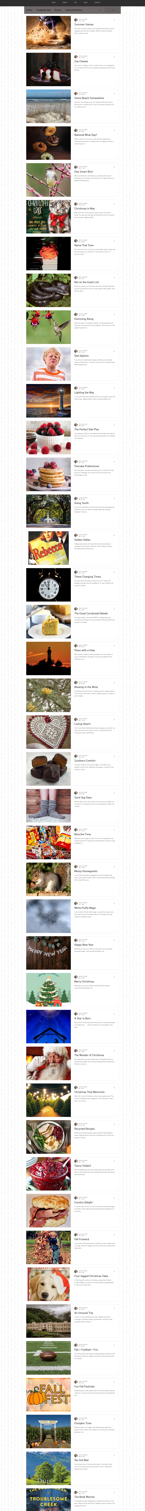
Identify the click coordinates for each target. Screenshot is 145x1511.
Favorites (58, 10)
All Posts (29, 10)
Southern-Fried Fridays (73, 10)
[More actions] (115, 20)
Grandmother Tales (43, 10)
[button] (100, 10)
